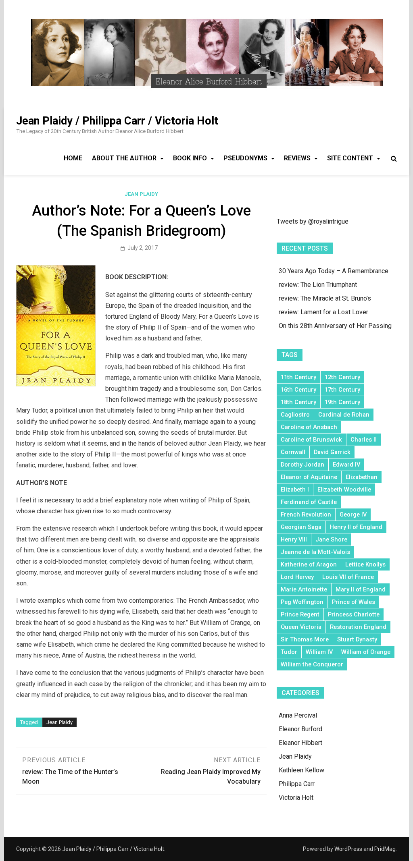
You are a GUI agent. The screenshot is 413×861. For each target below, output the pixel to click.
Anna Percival (298, 715)
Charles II (363, 439)
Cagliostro (295, 414)
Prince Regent (300, 614)
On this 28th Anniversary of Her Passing (335, 326)
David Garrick (332, 452)
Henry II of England (356, 527)
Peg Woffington (302, 602)
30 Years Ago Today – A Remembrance (333, 271)
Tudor (289, 652)
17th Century (342, 389)
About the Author (124, 158)
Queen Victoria (301, 627)
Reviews (297, 158)
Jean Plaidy (141, 194)
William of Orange (365, 652)
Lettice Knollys (365, 564)
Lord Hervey (297, 577)
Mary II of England (361, 589)
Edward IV (346, 464)
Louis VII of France (348, 577)
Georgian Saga (301, 527)
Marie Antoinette (304, 589)
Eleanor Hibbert (300, 743)
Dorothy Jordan (302, 464)
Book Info (190, 158)
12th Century (342, 377)
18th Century (298, 402)
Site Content (350, 158)
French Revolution (306, 514)
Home (73, 158)
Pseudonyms (245, 158)
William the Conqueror (312, 664)
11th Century (298, 377)
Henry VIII (294, 539)
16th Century (298, 389)
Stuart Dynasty (357, 639)
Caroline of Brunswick (311, 439)
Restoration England (358, 627)
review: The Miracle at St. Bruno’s (325, 298)
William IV (319, 652)
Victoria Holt (296, 797)
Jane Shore (331, 539)
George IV (353, 514)
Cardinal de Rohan (343, 414)
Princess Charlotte (354, 614)
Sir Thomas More (305, 639)
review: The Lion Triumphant (318, 284)
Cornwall (293, 452)
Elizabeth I (295, 489)
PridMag (385, 849)
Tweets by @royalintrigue (312, 221)
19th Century (342, 402)
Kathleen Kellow (301, 770)
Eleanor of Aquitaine (309, 477)
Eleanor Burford (300, 729)
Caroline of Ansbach (309, 427)
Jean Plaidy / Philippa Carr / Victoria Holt (117, 120)
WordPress (348, 849)
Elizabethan (362, 477)
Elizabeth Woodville (344, 489)
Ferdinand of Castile (309, 502)
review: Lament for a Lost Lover (323, 312)
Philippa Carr (297, 784)
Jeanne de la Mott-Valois (315, 552)
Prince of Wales (353, 602)
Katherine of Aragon (309, 564)
